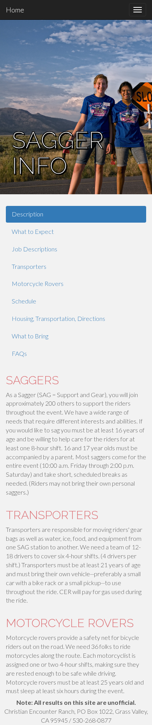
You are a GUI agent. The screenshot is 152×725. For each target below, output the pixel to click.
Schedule (24, 301)
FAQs (19, 353)
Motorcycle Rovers (38, 283)
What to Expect (33, 231)
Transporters (29, 266)
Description (27, 214)
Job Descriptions (34, 249)
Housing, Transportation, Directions (58, 318)
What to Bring (30, 336)
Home (15, 9)
